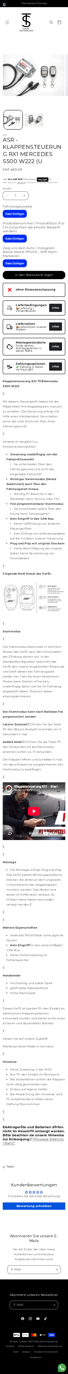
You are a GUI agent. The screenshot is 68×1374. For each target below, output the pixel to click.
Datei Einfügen (14, 213)
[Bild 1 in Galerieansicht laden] (13, 119)
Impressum (36, 1357)
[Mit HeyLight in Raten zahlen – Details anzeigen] (50, 179)
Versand (21, 182)
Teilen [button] (10, 1166)
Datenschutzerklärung (50, 1346)
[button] (7, 22)
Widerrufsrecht (26, 1346)
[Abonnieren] (57, 1269)
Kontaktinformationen (46, 1352)
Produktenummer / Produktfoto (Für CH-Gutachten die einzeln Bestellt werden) (34, 227)
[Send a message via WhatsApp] (62, 1368)
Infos (55, 307)
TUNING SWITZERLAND (31, 1341)
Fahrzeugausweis (17, 206)
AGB (15, 1352)
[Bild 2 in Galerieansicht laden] (34, 119)
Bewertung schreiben (34, 1206)
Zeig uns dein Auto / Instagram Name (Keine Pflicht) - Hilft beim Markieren (30, 252)
